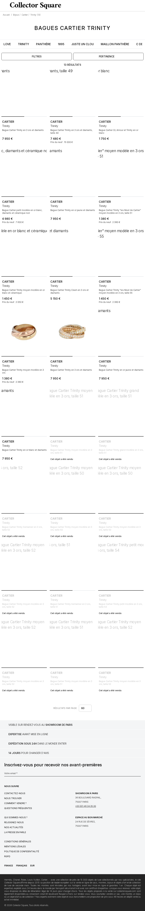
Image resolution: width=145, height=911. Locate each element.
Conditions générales (17, 841)
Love (7, 44)
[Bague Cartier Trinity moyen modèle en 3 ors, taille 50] (72, 489)
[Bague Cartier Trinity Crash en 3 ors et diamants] (72, 252)
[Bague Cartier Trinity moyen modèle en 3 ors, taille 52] (24, 566)
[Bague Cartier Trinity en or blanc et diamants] (24, 412)
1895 (61, 44)
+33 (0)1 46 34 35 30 (85, 806)
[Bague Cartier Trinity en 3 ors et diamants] (24, 92)
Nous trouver (13, 798)
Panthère (43, 44)
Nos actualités (13, 827)
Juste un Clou (82, 44)
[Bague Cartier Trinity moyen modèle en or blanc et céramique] (24, 252)
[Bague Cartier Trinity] (121, 172)
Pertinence (106, 56)
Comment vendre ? (15, 803)
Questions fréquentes (18, 808)
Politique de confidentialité (21, 851)
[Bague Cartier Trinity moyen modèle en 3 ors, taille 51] (72, 412)
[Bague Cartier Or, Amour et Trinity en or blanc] (121, 92)
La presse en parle (15, 832)
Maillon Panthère (115, 44)
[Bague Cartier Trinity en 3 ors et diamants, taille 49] (72, 92)
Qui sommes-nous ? (15, 817)
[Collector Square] (34, 5)
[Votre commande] (135, 5)
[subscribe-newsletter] (139, 774)
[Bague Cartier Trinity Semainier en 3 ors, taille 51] (72, 566)
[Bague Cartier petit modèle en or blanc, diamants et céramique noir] (24, 172)
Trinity (23, 44)
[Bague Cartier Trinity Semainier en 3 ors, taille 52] (24, 489)
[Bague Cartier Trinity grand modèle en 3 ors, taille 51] (121, 412)
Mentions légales (15, 846)
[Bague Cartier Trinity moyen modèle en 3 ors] (24, 332)
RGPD (7, 856)
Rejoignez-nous (14, 822)
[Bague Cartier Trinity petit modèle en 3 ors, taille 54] (121, 566)
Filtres (37, 56)
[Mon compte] (141, 5)
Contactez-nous (14, 793)
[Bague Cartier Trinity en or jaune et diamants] (72, 172)
